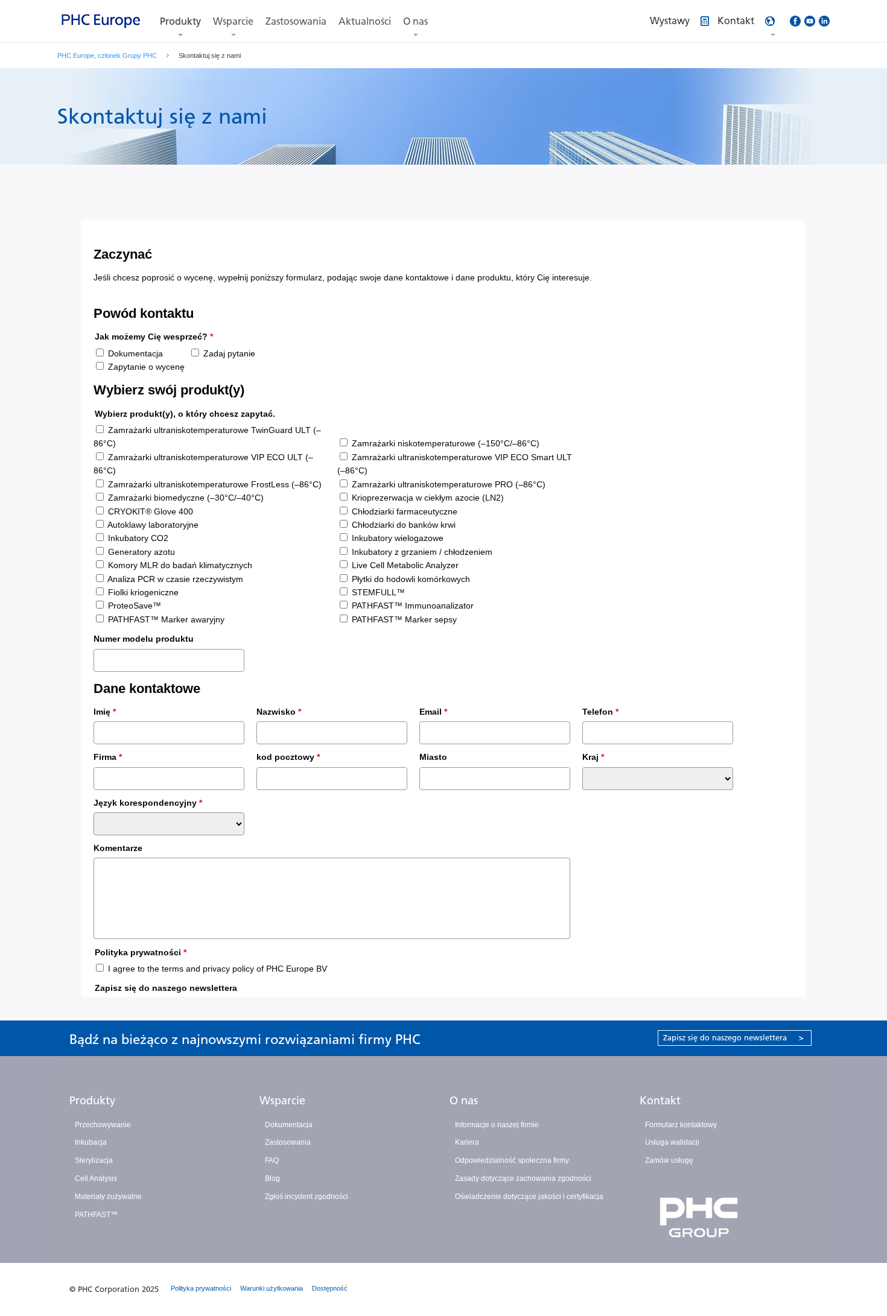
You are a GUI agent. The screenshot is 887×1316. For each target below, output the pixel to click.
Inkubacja (91, 1142)
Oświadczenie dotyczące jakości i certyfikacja (529, 1196)
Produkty (180, 21)
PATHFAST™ (96, 1214)
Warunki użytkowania (271, 1288)
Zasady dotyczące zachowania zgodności (523, 1178)
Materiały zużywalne (108, 1196)
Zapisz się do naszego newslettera (733, 1037)
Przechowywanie (103, 1125)
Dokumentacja (289, 1125)
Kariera (467, 1142)
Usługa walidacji (672, 1142)
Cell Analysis (96, 1178)
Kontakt (660, 1100)
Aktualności (365, 21)
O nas (415, 21)
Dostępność (330, 1288)
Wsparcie (233, 21)
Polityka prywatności (201, 1288)
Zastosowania (295, 21)
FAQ (272, 1160)
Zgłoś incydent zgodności (306, 1196)
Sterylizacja (94, 1160)
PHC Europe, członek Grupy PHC (107, 55)
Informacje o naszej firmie (497, 1125)
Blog (272, 1178)
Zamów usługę (669, 1160)
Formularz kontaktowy (681, 1125)
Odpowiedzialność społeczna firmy (512, 1160)
